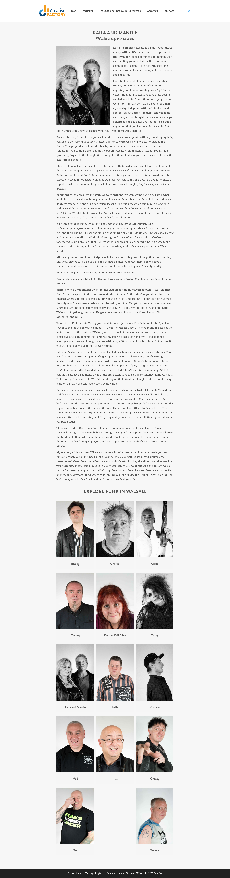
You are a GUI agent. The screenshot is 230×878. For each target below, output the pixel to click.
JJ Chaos (154, 707)
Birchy (75, 563)
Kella (115, 707)
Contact (169, 11)
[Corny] (154, 628)
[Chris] (154, 556)
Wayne (154, 850)
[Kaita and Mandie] (75, 699)
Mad (75, 778)
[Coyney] (75, 628)
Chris (154, 563)
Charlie (115, 563)
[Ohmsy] (154, 771)
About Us (152, 11)
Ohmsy (154, 778)
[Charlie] (115, 556)
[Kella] (115, 699)
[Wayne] (154, 843)
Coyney (75, 635)
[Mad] (75, 771)
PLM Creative (155, 873)
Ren (115, 778)
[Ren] (115, 771)
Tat (75, 850)
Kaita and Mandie (75, 707)
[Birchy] (75, 556)
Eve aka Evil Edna (115, 635)
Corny (155, 635)
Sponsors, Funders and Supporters (120, 11)
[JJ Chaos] (154, 699)
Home (72, 11)
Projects (88, 11)
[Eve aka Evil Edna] (115, 628)
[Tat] (75, 843)
